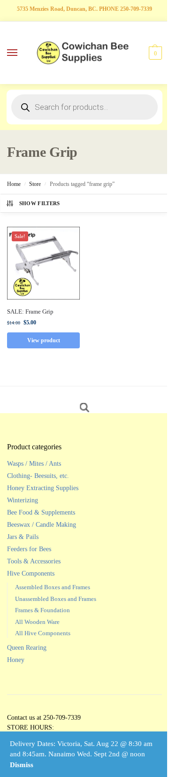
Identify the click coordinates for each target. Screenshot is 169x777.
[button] (154, 53)
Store (35, 184)
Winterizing (22, 500)
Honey (15, 659)
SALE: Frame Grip (30, 311)
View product (43, 340)
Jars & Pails (22, 536)
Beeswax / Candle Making (41, 524)
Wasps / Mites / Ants (34, 463)
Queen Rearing (26, 647)
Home (14, 184)
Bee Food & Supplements (41, 512)
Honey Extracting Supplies (42, 488)
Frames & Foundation (42, 610)
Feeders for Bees (29, 549)
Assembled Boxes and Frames (52, 587)
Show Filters (39, 203)
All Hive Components (42, 633)
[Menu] (21, 53)
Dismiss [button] (21, 765)
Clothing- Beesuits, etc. (38, 475)
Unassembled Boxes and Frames (55, 598)
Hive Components (30, 573)
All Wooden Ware (37, 621)
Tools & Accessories (34, 561)
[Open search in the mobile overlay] (84, 107)
